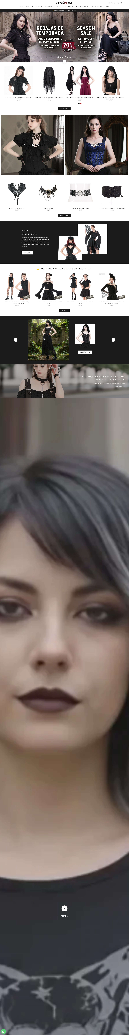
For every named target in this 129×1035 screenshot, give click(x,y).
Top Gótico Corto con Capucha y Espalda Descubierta (110, 98)
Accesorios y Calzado (52, 6)
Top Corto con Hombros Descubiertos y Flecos (48, 303)
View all (64, 310)
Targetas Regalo (96, 6)
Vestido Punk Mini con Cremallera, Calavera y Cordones (17, 303)
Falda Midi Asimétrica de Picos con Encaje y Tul (49, 98)
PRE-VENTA (27, 252)
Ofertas (107, 6)
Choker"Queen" (48, 208)
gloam (96, 145)
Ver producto (85, 352)
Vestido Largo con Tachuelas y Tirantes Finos (80, 98)
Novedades (29, 6)
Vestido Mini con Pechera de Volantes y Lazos (80, 303)
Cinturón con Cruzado (16, 208)
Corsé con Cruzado (85, 346)
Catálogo (39, 6)
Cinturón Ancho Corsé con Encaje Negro (112, 208)
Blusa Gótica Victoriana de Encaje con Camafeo (18, 98)
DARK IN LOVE (32, 145)
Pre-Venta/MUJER (68, 6)
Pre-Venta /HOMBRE (82, 6)
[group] (64, 37)
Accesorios (64, 215)
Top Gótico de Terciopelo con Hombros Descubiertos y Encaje (112, 303)
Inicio (21, 6)
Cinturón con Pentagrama (80, 208)
